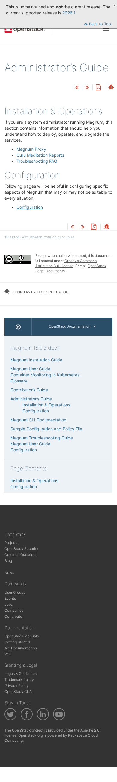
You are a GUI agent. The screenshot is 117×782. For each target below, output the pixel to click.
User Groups (14, 592)
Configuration (29, 207)
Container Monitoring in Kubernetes (45, 374)
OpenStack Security (21, 548)
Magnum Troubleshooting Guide (41, 437)
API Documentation (20, 648)
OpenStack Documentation (69, 326)
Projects (11, 542)
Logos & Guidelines (20, 673)
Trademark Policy (19, 679)
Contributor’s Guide (29, 389)
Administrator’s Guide (31, 398)
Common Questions (20, 554)
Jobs (8, 604)
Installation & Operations (46, 404)
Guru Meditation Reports (40, 155)
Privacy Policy (16, 685)
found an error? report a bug (40, 292)
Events (10, 598)
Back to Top (99, 24)
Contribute (13, 616)
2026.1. (69, 12)
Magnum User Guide (30, 368)
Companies (13, 610)
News (9, 572)
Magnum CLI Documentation (38, 419)
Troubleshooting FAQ (36, 161)
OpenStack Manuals (21, 636)
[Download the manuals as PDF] (98, 87)
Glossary (18, 380)
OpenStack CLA (18, 691)
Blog (8, 560)
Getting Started (17, 642)
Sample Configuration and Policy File (46, 428)
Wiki (8, 654)
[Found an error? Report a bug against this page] (111, 87)
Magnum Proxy (31, 149)
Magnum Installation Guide (36, 359)
